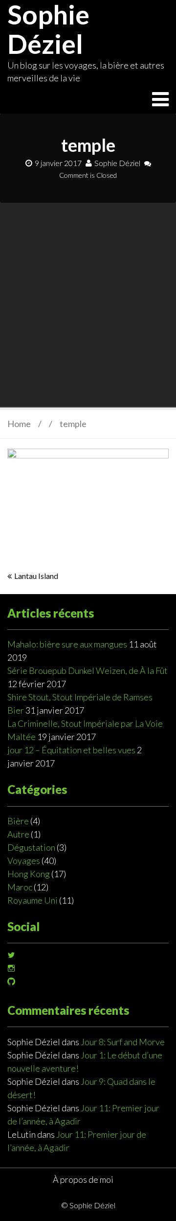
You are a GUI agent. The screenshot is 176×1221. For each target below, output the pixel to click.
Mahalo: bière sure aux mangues (67, 644)
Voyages (23, 860)
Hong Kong (28, 873)
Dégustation (31, 847)
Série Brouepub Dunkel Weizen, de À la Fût (87, 670)
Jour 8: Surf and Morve (123, 1041)
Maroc (19, 887)
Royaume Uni (32, 900)
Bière (18, 820)
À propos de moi (83, 1179)
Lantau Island (36, 575)
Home (19, 423)
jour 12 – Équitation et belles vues (71, 749)
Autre (18, 834)
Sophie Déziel (117, 163)
